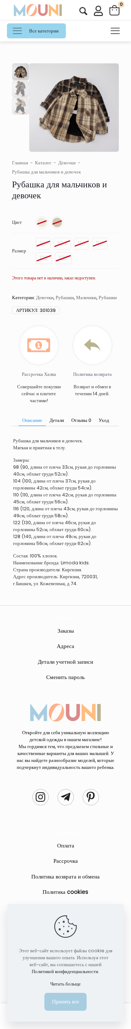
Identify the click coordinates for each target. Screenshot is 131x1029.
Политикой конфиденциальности (65, 971)
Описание (32, 420)
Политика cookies (65, 892)
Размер (19, 250)
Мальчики (86, 297)
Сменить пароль (65, 677)
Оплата (65, 845)
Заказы (65, 630)
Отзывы (81, 420)
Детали (56, 420)
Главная (20, 162)
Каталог (43, 162)
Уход (104, 420)
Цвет (17, 222)
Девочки (67, 162)
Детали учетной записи (65, 662)
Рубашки (65, 297)
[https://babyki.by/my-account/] (83, 11)
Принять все (65, 1001)
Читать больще (65, 983)
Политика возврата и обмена (65, 876)
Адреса (65, 646)
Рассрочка (65, 861)
